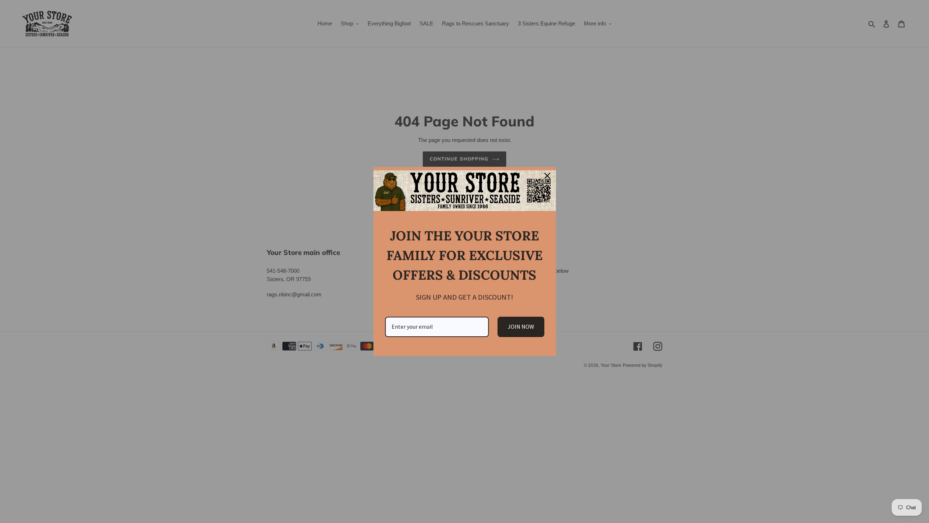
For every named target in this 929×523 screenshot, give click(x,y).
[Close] (547, 176)
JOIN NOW (521, 326)
